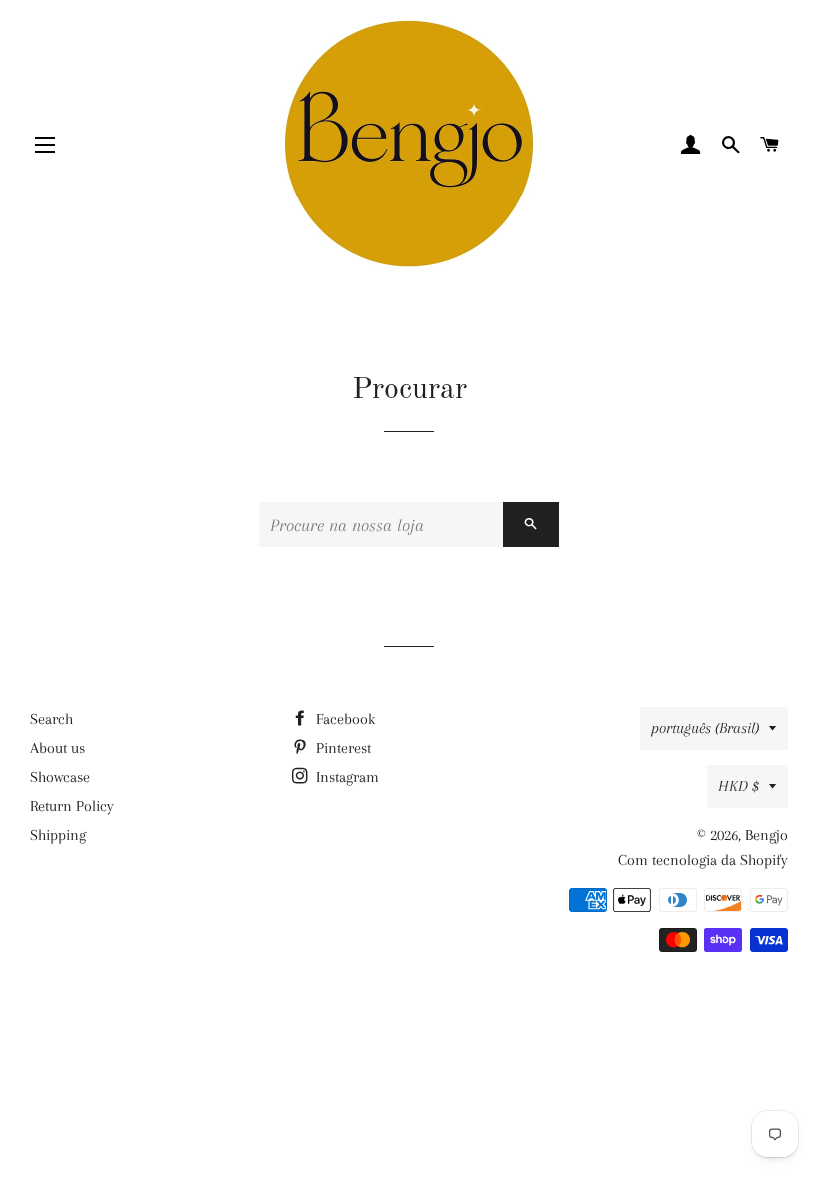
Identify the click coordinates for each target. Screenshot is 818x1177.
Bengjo (766, 835)
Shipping (58, 835)
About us (57, 748)
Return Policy (72, 806)
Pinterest (341, 748)
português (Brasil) (705, 728)
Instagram (345, 777)
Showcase (60, 777)
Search (51, 719)
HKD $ (738, 786)
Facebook (343, 719)
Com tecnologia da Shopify (703, 860)
